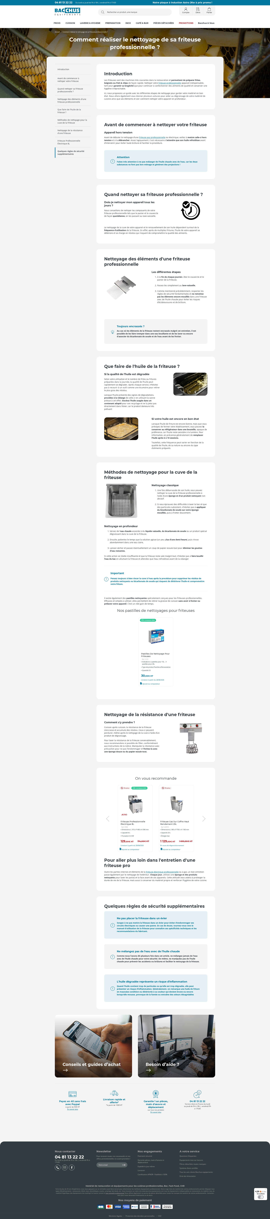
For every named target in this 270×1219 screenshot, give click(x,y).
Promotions (186, 23)
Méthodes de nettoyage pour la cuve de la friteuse (72, 121)
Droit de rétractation (188, 1176)
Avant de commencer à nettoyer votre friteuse (68, 79)
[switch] (261, 1197)
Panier (209, 12)
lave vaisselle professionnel (115, 1193)
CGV (159, 1216)
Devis (198, 12)
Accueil (57, 32)
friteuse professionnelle (169, 83)
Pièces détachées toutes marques (193, 1164)
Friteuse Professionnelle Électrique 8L (69, 142)
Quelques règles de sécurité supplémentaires (71, 152)
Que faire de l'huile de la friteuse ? (69, 111)
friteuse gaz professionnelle (152, 137)
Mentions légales (115, 1216)
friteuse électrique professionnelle (162, 872)
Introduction (63, 69)
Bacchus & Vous (206, 23)
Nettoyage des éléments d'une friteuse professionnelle (72, 100)
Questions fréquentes (188, 1156)
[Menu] (265, 1189)
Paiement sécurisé (145, 1156)
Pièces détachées (163, 23)
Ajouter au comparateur (151, 684)
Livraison (141, 1170)
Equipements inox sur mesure (191, 1160)
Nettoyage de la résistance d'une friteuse (70, 131)
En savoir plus (72, 1109)
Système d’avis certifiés (189, 1168)
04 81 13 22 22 (63, 2)
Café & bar (142, 23)
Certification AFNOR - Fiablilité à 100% (152, 1174)
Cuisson (70, 23)
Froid (57, 23)
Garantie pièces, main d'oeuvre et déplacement (151, 1161)
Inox (128, 23)
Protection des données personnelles (140, 1216)
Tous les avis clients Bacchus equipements (196, 1172)
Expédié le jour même (146, 1166)
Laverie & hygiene (90, 23)
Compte (185, 12)
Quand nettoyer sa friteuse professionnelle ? (70, 90)
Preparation (112, 23)
